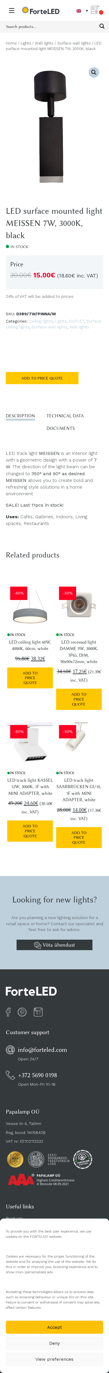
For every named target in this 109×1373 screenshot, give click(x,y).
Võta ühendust (58, 945)
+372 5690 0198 (37, 1075)
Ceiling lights (41, 321)
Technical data (65, 416)
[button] (94, 72)
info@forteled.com (42, 1049)
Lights (26, 43)
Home (11, 43)
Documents (61, 428)
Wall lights (44, 43)
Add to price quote (42, 378)
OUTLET (76, 321)
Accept (54, 1327)
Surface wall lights (74, 43)
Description (20, 416)
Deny (54, 1343)
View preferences (54, 1359)
